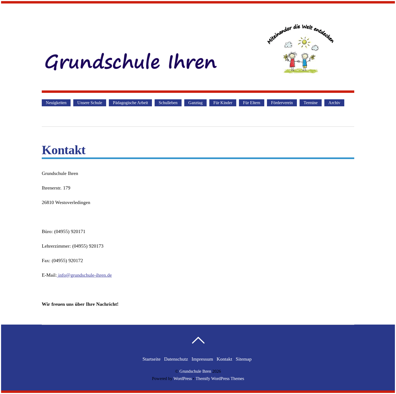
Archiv (334, 102)
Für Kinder (222, 102)
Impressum (202, 359)
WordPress (182, 378)
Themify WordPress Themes (220, 378)
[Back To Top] (198, 340)
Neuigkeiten (56, 102)
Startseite (152, 359)
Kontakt (224, 359)
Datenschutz (176, 359)
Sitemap (244, 359)
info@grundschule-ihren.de (85, 275)
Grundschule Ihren (195, 371)
